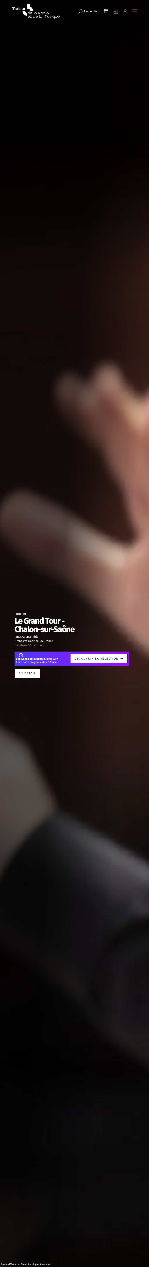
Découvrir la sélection (96, 658)
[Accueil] (36, 11)
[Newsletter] (115, 11)
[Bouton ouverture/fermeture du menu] (134, 11)
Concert (20, 614)
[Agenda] (106, 11)
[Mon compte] (125, 11)
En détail (27, 673)
